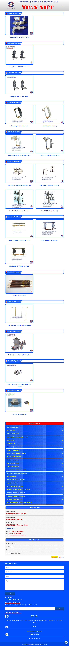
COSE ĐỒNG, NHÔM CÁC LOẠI (15, 486)
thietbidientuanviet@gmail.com (18, 535)
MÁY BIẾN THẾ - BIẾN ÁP (14, 456)
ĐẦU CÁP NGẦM (11, 443)
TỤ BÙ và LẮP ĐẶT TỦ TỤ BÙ (14, 499)
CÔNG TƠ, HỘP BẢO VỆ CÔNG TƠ (16, 496)
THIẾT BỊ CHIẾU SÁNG (13, 433)
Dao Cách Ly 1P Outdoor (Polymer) (19, 266)
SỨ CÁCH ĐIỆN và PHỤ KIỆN (14, 447)
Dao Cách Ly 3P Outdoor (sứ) (49, 211)
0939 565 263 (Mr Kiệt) (18, 531)
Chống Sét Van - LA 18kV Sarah (19, 96)
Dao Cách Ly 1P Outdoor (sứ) (49, 240)
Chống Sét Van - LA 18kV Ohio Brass (19, 66)
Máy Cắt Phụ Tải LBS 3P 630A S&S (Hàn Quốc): (19, 385)
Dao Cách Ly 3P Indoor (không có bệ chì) (19, 185)
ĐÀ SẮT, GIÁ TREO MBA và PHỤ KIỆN (17, 473)
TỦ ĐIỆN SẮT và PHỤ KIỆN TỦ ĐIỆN (16, 453)
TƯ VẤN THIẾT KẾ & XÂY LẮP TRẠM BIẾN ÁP (19, 502)
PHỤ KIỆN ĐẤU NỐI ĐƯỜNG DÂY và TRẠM (18, 489)
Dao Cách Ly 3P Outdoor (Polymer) (19, 211)
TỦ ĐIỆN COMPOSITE (13, 450)
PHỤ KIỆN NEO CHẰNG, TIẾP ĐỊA (16, 493)
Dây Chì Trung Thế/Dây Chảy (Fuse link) (19, 325)
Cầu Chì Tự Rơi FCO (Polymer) (19, 126)
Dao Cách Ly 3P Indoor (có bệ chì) (49, 185)
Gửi (10, 593)
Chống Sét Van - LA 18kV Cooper (19, 37)
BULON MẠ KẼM (11, 476)
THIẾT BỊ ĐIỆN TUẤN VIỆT (15, 599)
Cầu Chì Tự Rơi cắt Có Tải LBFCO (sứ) (19, 155)
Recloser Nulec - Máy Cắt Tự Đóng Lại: (19, 355)
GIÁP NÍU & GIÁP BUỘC (13, 466)
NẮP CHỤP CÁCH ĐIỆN (13, 460)
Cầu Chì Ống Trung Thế (19, 295)
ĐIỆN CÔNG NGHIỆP (12, 427)
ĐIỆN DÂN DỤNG (11, 430)
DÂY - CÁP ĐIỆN (11, 440)
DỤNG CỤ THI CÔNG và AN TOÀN (16, 479)
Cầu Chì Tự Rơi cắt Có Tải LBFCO (49, 155)
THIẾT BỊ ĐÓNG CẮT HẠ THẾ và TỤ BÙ (17, 437)
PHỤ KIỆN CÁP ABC (12, 483)
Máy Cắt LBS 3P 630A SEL (19, 414)
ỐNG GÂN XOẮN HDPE (13, 463)
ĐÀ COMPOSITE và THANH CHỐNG (16, 470)
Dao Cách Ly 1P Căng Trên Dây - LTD (19, 240)
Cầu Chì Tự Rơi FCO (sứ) (50, 126)
